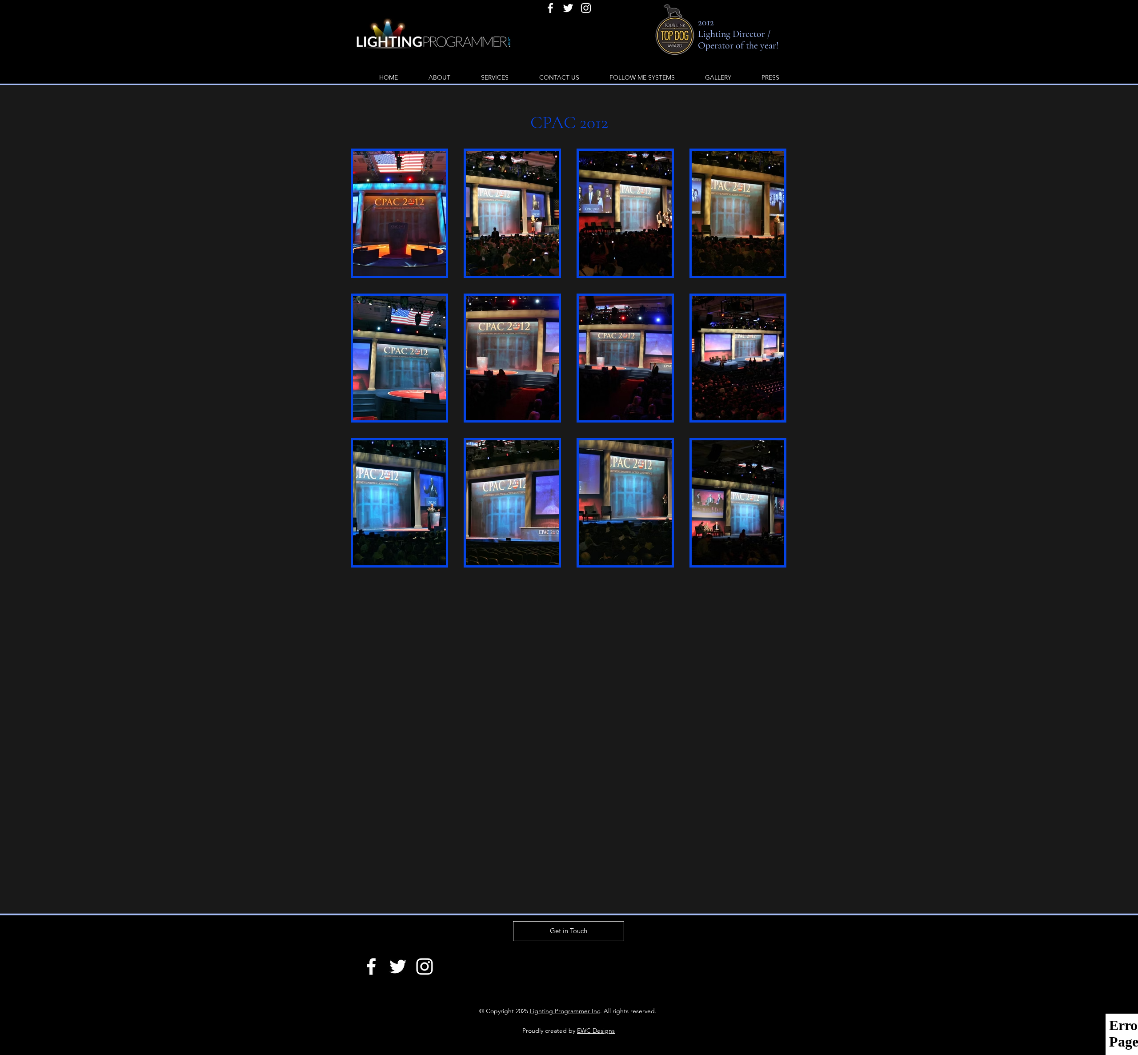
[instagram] (586, 8)
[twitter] (568, 8)
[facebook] (550, 8)
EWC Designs (596, 1031)
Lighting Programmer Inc (565, 1011)
